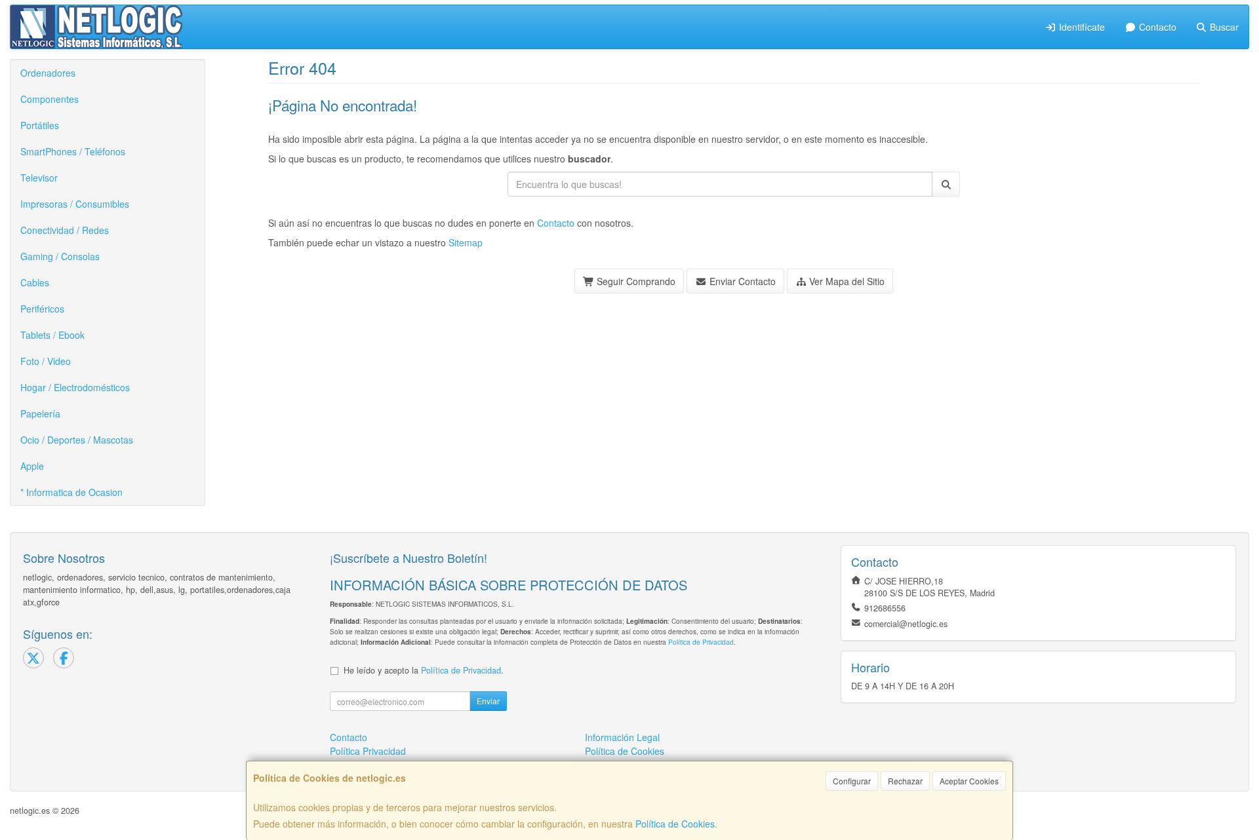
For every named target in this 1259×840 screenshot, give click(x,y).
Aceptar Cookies (969, 780)
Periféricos (42, 308)
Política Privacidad (368, 750)
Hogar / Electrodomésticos (75, 387)
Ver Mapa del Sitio (846, 281)
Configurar (852, 780)
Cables (34, 282)
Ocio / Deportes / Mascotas (76, 439)
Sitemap (466, 242)
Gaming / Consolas (60, 256)
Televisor (39, 177)
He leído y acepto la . (424, 670)
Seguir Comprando (634, 281)
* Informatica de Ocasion (71, 492)
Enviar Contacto (741, 281)
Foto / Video (45, 361)
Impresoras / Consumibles (74, 203)
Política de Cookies (675, 823)
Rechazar (905, 780)
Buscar (1223, 26)
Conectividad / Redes (64, 230)
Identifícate (1080, 26)
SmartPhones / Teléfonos (72, 151)
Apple (32, 465)
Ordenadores (47, 72)
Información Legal (622, 737)
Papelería (40, 413)
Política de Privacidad (701, 642)
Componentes (49, 98)
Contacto (1156, 26)
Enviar (488, 700)
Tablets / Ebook (52, 334)
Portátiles (39, 125)
